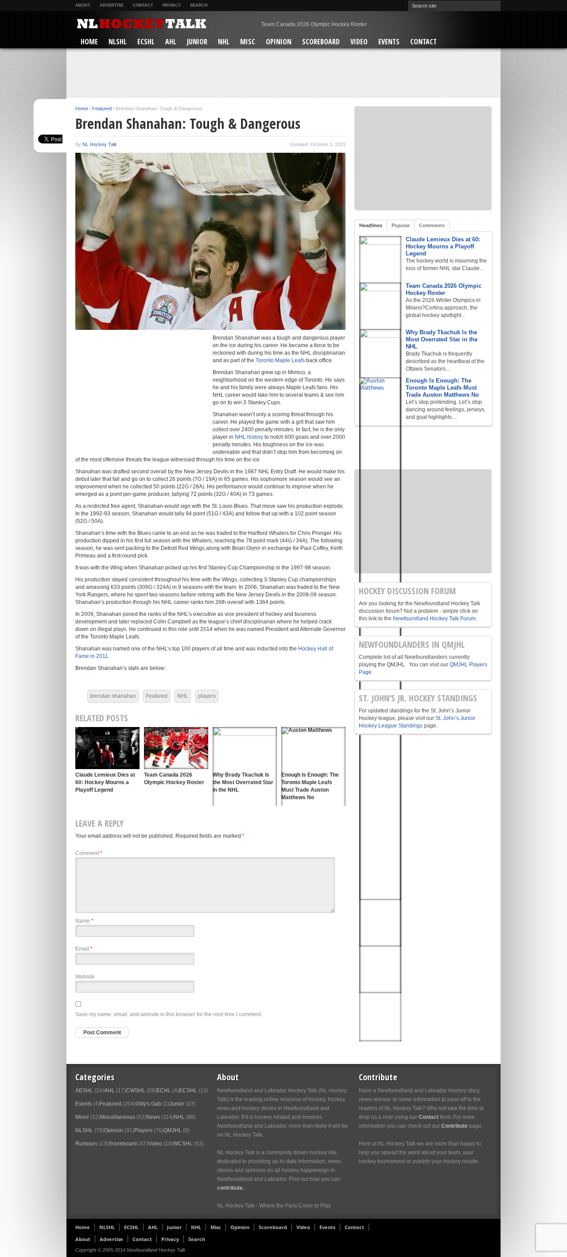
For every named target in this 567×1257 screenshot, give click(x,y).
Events (389, 41)
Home (89, 41)
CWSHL (135, 1090)
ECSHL (146, 41)
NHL (223, 41)
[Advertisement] (283, 73)
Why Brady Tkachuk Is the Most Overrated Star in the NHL (330, 24)
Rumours (86, 1144)
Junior (197, 41)
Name (84, 921)
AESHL (84, 1090)
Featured (102, 108)
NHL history (248, 437)
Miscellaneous (117, 1117)
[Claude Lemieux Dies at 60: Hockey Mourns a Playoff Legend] (107, 748)
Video (359, 41)
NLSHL (118, 41)
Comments (432, 225)
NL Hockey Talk (99, 144)
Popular (401, 225)
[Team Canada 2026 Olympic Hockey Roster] (176, 748)
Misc (247, 41)
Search (199, 5)
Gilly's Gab (148, 1104)
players (207, 696)
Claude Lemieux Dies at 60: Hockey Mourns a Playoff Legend (105, 782)
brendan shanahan (113, 696)
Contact (143, 5)
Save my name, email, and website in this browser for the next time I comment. (168, 1014)
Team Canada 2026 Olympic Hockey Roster (444, 289)
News (153, 1117)
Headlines (370, 225)
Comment (88, 853)
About (82, 5)
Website (85, 977)
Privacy (172, 5)
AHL (170, 41)
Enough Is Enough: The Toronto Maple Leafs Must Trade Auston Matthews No (442, 387)
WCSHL (183, 1144)
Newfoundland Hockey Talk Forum (434, 618)
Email (84, 949)
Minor (82, 1117)
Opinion (278, 41)
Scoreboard (321, 41)
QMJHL (172, 1130)
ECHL (163, 1090)
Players (143, 1130)
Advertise (112, 5)
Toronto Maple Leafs (280, 360)
